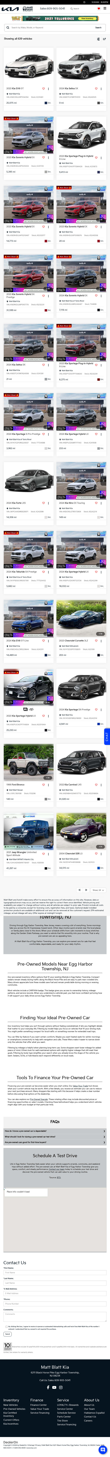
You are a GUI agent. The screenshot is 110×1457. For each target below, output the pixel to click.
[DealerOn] (10, 1442)
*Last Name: (8, 1278)
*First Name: (8, 1268)
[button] (51, 66)
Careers (88, 1420)
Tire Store (62, 1420)
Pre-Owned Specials (39, 1099)
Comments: (8, 1310)
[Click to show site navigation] (105, 8)
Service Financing (39, 1413)
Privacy (38, 1445)
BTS (59, 1177)
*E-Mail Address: (10, 1289)
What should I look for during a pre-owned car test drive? (30, 1137)
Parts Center (64, 1416)
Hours (88, 2)
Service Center (65, 1409)
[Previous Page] (79, 890)
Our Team (89, 1409)
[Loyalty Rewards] (55, 18)
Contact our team (56, 1169)
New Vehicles (10, 1405)
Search (98, 28)
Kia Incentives (10, 1424)
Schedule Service (66, 1413)
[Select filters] (98, 39)
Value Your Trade (80, 1086)
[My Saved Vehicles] (99, 8)
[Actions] (48, 88)
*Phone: (6, 1299)
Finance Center (38, 1405)
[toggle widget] (103, 1450)
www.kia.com (32, 1448)
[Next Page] (86, 890)
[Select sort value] (103, 38)
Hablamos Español (94, 1413)
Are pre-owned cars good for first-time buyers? (25, 1142)
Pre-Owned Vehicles (14, 1409)
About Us (89, 1405)
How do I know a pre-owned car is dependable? (25, 1131)
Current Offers (11, 1420)
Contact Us (90, 1416)
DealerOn (23, 1445)
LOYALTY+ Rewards (68, 1405)
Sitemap (31, 1445)
